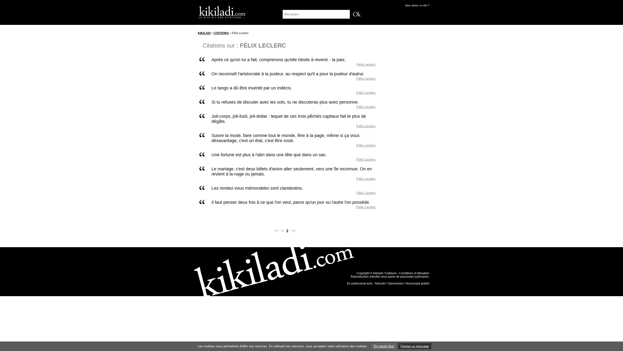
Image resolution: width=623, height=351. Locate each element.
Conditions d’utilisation (414, 273)
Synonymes (395, 283)
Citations (221, 33)
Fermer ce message (415, 346)
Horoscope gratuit (417, 283)
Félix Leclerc (366, 64)
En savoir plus (384, 346)
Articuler (380, 283)
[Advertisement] (407, 102)
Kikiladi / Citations (385, 273)
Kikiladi (204, 33)
